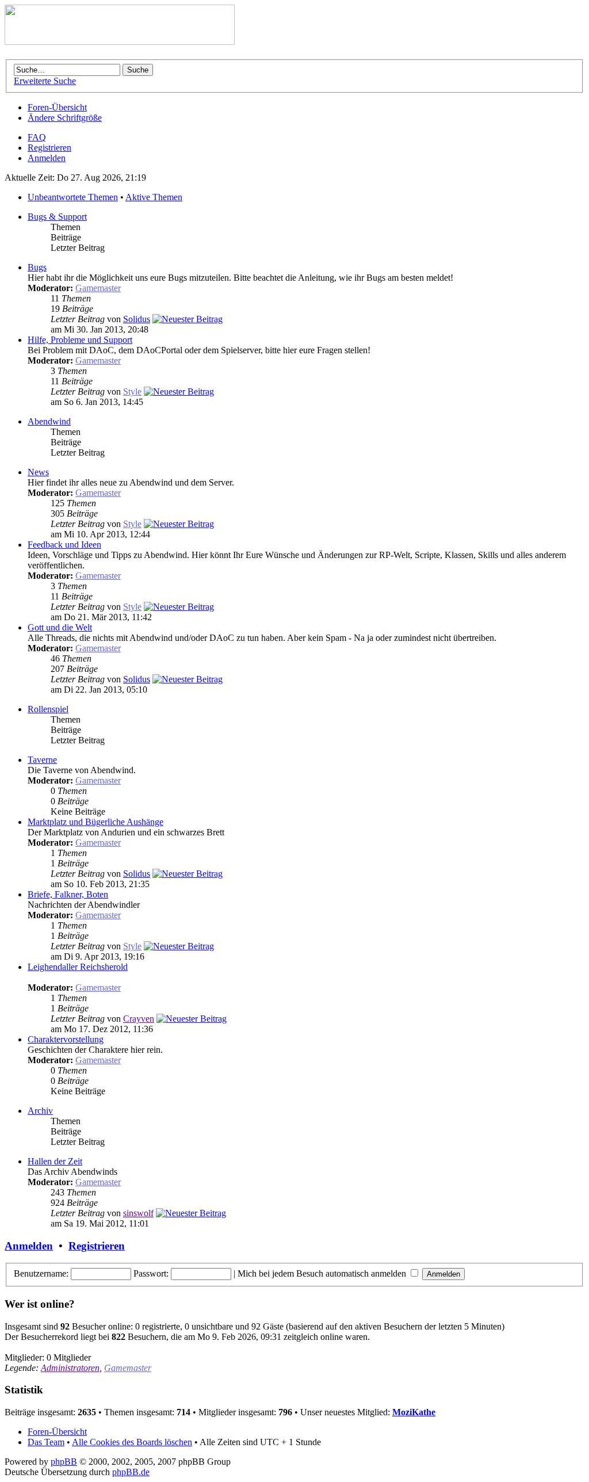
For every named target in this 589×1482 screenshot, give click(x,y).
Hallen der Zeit (55, 1161)
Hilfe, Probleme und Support (80, 340)
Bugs (37, 267)
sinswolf (138, 1213)
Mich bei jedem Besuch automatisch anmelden (323, 1273)
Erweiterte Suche (45, 81)
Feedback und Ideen (64, 544)
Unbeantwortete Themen (73, 197)
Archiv (40, 1111)
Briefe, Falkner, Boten (68, 894)
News (38, 472)
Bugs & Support (57, 216)
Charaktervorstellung (66, 1039)
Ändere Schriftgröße (65, 118)
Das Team (46, 1442)
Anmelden (47, 158)
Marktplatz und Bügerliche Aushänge (95, 822)
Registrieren (49, 147)
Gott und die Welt (60, 627)
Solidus (136, 319)
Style (132, 391)
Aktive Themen (153, 197)
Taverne (42, 760)
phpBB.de (131, 1472)
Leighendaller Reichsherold (78, 967)
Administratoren (70, 1368)
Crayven (138, 1018)
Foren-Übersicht (57, 107)
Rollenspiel (48, 709)
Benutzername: (41, 1273)
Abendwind (49, 421)
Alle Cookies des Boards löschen (132, 1442)
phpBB (64, 1461)
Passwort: (151, 1273)
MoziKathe (413, 1412)
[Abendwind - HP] (120, 42)
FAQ (37, 137)
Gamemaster (98, 288)
